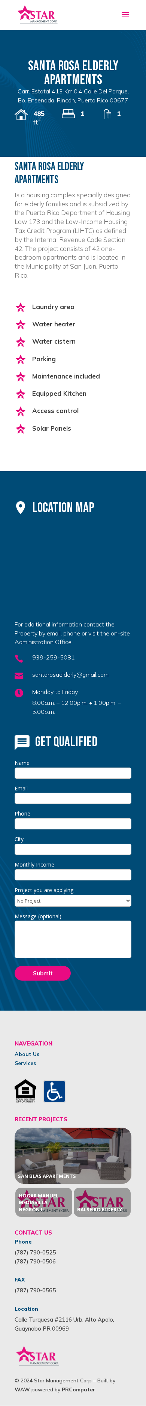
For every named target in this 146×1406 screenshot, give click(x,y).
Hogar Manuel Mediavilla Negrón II (38, 1202)
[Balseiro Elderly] (102, 1202)
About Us (27, 1054)
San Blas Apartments (47, 1176)
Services (25, 1063)
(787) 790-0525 (35, 1252)
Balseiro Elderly (99, 1209)
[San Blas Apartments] (73, 1156)
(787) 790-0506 (35, 1261)
